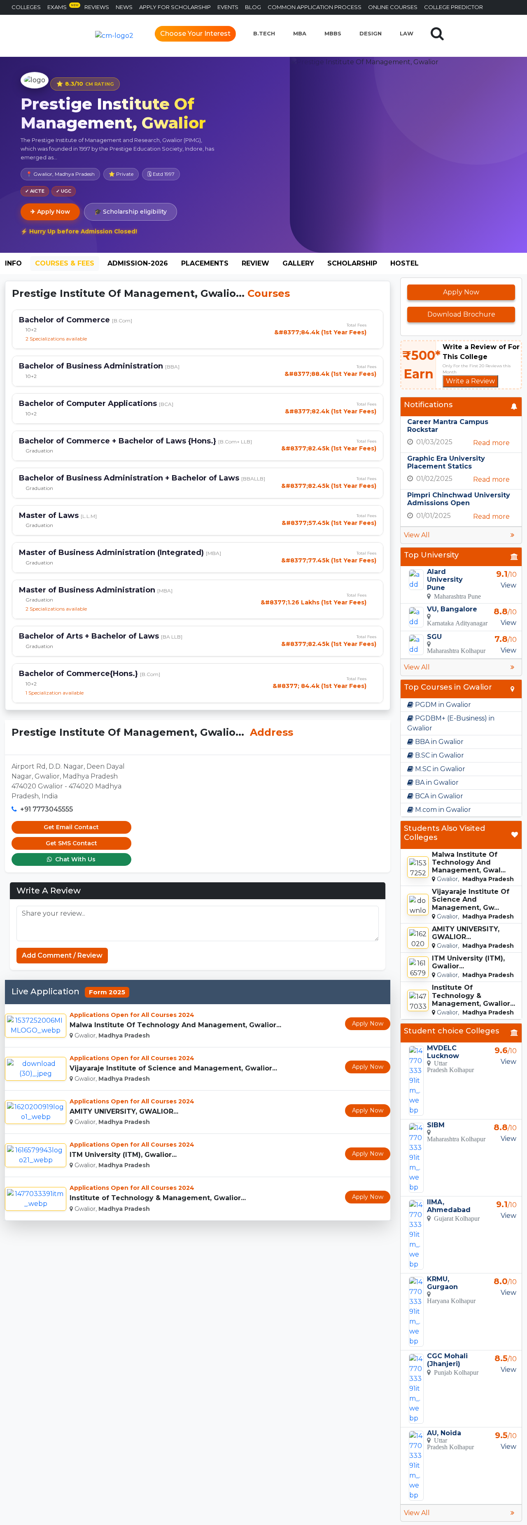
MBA (299, 33)
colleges (26, 7)
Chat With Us (75, 859)
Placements (205, 263)
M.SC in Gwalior (439, 769)
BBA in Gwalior (438, 742)
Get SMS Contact (71, 843)
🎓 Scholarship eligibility (130, 211)
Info (13, 263)
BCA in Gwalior (438, 796)
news (124, 7)
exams (63, 6)
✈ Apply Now (50, 211)
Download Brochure (461, 314)
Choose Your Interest (195, 33)
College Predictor (453, 7)
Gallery (298, 263)
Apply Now (367, 1023)
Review (255, 263)
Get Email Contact (71, 827)
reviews (96, 7)
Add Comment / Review (62, 955)
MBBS (332, 33)
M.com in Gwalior (442, 810)
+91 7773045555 (46, 809)
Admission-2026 (137, 263)
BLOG (253, 7)
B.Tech (264, 33)
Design (370, 33)
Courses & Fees (64, 263)
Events (227, 7)
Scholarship (352, 263)
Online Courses (392, 7)
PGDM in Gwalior (442, 705)
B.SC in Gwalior (438, 755)
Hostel (404, 263)
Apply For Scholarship (175, 7)
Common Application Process (314, 7)
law (406, 33)
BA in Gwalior (436, 782)
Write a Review (470, 381)
